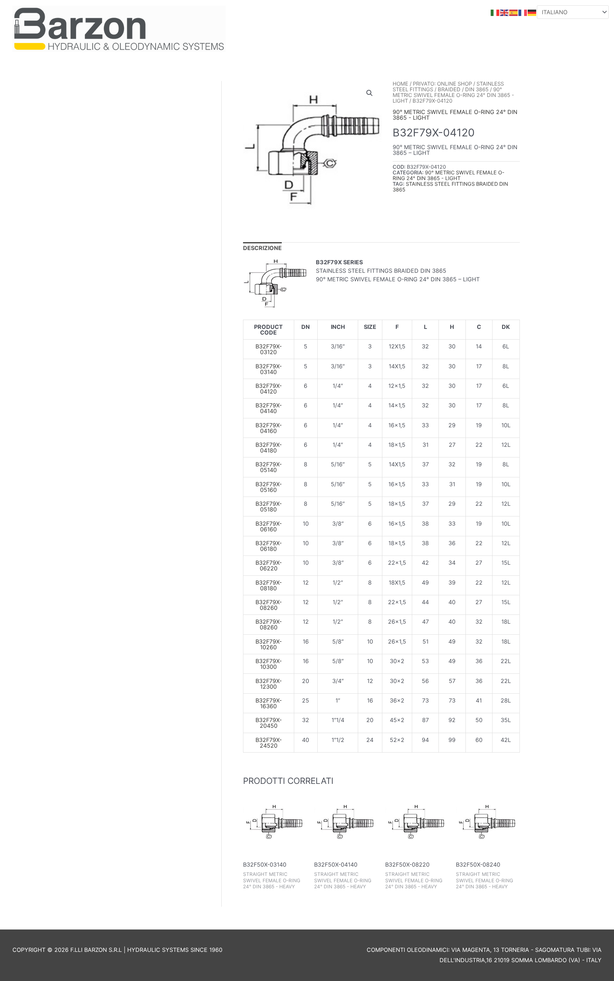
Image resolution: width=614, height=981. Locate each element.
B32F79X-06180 (268, 546)
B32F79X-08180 (268, 585)
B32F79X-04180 (268, 447)
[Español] (513, 12)
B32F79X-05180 (268, 506)
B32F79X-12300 (268, 683)
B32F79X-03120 (268, 349)
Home (400, 84)
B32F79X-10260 (268, 644)
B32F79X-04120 (268, 388)
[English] (504, 12)
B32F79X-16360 (268, 703)
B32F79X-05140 (268, 467)
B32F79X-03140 (268, 369)
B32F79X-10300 (268, 663)
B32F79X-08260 (268, 604)
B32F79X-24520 (268, 742)
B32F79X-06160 (268, 526)
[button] (369, 93)
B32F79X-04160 (268, 428)
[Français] (523, 12)
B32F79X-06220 (268, 565)
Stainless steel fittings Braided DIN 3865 (450, 187)
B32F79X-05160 (268, 487)
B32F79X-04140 (268, 408)
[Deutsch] (532, 12)
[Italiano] (495, 12)
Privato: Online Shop (442, 84)
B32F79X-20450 (268, 722)
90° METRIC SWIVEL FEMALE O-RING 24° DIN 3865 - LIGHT (453, 95)
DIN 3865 (477, 89)
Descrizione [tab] (262, 247)
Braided (449, 89)
